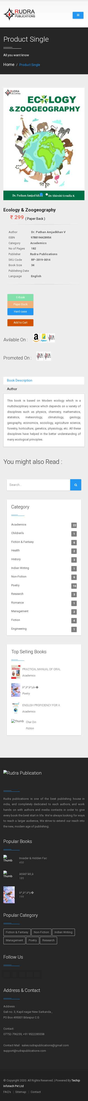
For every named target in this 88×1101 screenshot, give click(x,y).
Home (8, 64)
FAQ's (7, 1092)
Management (43, 611)
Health (43, 551)
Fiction (43, 620)
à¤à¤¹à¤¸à (26, 874)
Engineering (43, 629)
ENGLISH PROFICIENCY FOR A (40, 705)
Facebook (6, 974)
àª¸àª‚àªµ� (26, 892)
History (43, 559)
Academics (43, 525)
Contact (36, 1092)
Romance (43, 603)
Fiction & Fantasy (43, 542)
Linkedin (29, 974)
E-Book (20, 297)
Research (43, 594)
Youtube (37, 974)
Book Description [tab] (19, 380)
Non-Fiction (43, 577)
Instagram (14, 974)
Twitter (22, 974)
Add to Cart (21, 322)
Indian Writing (43, 568)
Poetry (43, 586)
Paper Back (21, 304)
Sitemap (20, 1092)
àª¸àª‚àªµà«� (29, 687)
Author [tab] (12, 389)
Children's (43, 533)
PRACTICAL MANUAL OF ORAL (40, 669)
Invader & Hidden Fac (33, 858)
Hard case (20, 311)
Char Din (30, 722)
